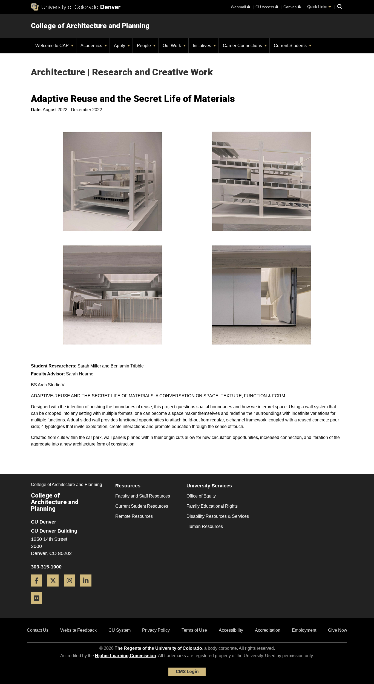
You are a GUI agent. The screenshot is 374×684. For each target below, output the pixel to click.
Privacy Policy (156, 630)
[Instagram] (71, 588)
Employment (304, 630)
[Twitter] (55, 588)
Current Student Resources (141, 506)
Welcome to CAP (52, 45)
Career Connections (243, 45)
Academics (91, 45)
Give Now (337, 630)
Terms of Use (194, 630)
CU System (119, 630)
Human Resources (204, 526)
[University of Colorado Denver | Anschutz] (75, 7)
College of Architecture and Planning (90, 26)
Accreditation (267, 630)
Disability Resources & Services (217, 516)
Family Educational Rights (212, 506)
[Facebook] (38, 588)
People (144, 45)
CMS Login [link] (187, 671)
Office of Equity (201, 496)
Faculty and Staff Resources (142, 496)
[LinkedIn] (88, 588)
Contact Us (37, 630)
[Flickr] (38, 606)
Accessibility (231, 630)
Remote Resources (134, 516)
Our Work (172, 45)
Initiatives (202, 45)
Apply (120, 45)
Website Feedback (78, 630)
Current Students (291, 45)
